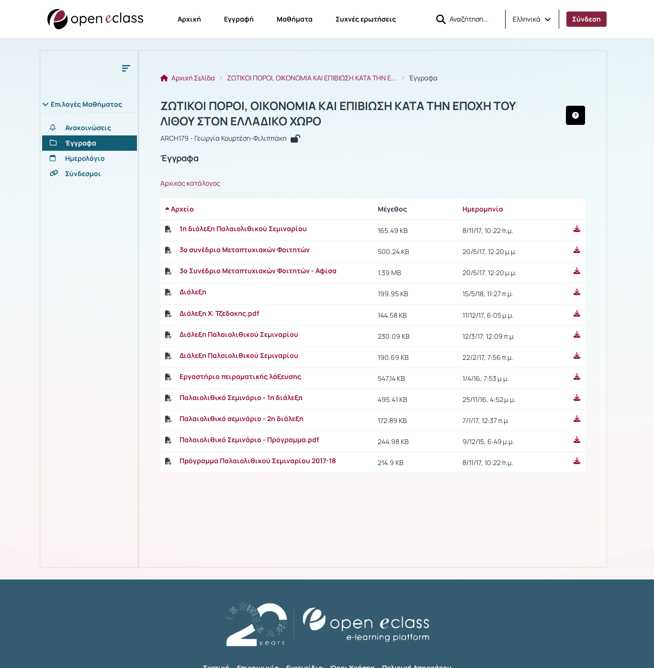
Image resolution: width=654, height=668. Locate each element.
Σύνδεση (586, 18)
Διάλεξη (193, 292)
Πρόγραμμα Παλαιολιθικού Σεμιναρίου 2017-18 (258, 461)
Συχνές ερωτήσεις (366, 18)
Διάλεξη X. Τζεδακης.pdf (219, 313)
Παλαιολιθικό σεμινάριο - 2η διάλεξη (242, 419)
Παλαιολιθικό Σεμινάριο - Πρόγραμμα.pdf (249, 440)
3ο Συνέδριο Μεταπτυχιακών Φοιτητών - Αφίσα (258, 271)
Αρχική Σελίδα (192, 78)
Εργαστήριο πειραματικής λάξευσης (240, 376)
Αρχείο (181, 208)
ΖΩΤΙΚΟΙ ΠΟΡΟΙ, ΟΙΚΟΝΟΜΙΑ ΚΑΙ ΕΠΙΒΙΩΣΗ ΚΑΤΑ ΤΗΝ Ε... (312, 78)
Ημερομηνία (482, 208)
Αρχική (189, 18)
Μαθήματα (295, 18)
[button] (532, 19)
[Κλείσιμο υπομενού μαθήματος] (126, 68)
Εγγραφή (239, 18)
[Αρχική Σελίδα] (95, 19)
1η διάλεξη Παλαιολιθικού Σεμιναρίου (243, 229)
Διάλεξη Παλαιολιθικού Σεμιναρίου (239, 334)
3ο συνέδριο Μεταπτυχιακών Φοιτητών (245, 250)
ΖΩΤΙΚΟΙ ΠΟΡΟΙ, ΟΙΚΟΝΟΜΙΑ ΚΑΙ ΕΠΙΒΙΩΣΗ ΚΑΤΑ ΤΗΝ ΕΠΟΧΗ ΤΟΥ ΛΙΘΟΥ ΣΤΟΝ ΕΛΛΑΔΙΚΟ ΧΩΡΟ (338, 113)
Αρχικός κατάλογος (190, 183)
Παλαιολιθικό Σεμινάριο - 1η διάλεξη (241, 397)
